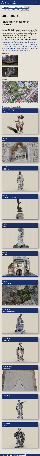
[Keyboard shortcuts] (15, 102)
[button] (20, 91)
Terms (36, 102)
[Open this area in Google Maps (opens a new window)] (5, 101)
